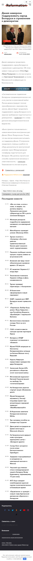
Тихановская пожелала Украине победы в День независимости (19, 278)
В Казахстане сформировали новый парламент (18, 293)
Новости (7, 41)
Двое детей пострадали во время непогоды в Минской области (20, 429)
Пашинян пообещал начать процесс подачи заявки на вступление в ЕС (20, 254)
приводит (18, 118)
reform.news (8, 54)
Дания (12, 180)
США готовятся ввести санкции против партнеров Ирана (20, 331)
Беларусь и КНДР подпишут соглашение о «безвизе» (19, 340)
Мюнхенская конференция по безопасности (16, 183)
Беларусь (5, 180)
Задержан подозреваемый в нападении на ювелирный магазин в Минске (20, 460)
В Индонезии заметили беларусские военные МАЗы (19, 414)
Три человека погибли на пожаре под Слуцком (19, 421)
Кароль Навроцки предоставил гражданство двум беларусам (20, 362)
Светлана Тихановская (9, 185)
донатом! (26, 175)
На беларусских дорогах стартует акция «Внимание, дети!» (20, 390)
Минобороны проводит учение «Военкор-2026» (19, 232)
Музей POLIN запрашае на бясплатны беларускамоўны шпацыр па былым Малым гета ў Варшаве (20, 351)
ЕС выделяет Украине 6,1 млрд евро (20, 270)
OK (24, 559)
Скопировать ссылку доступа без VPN (15, 194)
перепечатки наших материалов (12, 537)
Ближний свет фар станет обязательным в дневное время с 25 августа (20, 263)
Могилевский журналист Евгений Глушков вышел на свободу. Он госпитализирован (19, 380)
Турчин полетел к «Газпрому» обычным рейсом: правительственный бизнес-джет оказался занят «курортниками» (18, 242)
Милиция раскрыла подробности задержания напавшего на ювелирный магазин (20, 223)
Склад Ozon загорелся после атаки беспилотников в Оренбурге (18, 449)
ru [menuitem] (26, 1)
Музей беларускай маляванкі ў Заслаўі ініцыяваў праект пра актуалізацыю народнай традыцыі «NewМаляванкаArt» (19, 401)
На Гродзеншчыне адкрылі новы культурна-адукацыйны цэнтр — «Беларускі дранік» (20, 438)
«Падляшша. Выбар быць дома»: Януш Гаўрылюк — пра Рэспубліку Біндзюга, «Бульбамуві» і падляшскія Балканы (20, 312)
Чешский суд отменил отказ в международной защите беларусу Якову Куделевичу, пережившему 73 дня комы (20, 472)
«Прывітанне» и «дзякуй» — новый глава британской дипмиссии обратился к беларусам (20, 495)
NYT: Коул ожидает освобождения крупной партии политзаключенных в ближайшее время (20, 484)
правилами (16, 534)
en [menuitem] (30, 1)
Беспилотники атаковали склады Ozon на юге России (19, 323)
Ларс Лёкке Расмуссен (23, 180)
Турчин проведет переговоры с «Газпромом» (20, 285)
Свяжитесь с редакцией (14, 170)
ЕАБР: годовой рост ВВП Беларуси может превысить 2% (20, 301)
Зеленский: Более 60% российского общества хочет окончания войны (19, 370)
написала (21, 162)
